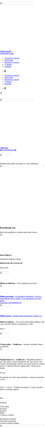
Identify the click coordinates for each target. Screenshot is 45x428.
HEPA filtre (9, 60)
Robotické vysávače (12, 62)
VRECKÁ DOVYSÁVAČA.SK (6, 52)
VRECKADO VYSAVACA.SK (8, 149)
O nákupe (8, 64)
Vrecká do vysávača (12, 58)
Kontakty (8, 67)
